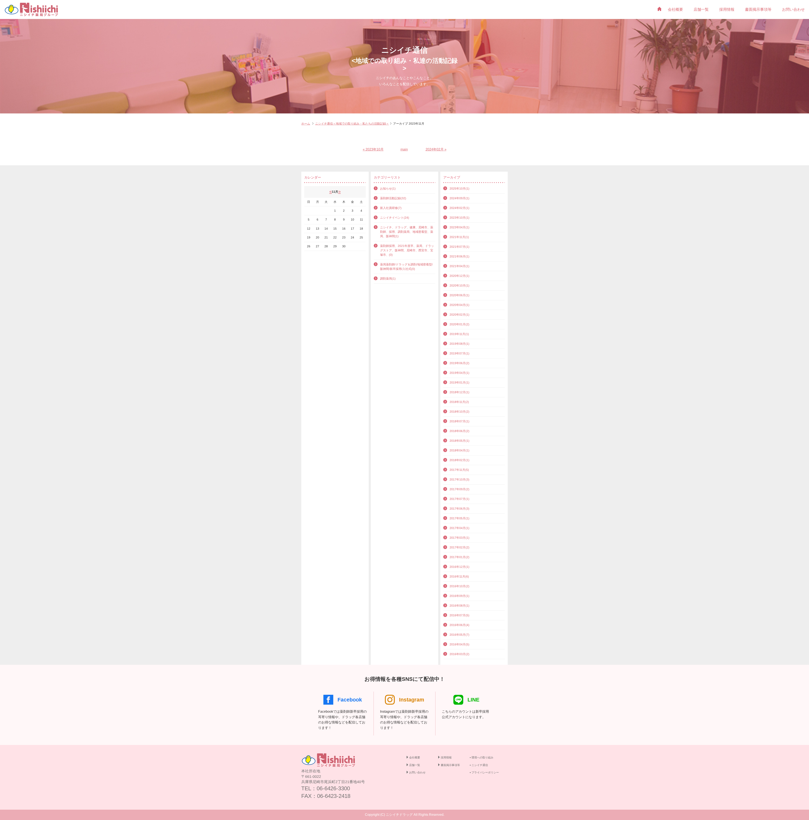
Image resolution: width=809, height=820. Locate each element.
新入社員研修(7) (391, 208)
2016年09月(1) (459, 596)
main (404, 149)
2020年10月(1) (459, 285)
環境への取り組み (482, 757)
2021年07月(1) (459, 246)
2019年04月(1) (459, 372)
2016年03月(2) (459, 654)
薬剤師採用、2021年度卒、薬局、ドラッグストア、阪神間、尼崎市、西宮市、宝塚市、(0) (407, 250)
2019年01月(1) (459, 382)
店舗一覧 (701, 9)
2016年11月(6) (459, 576)
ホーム (305, 123)
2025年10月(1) (459, 188)
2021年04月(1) (459, 266)
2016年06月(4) (459, 625)
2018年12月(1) (459, 392)
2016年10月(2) (459, 586)
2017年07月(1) (459, 499)
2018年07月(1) (459, 421)
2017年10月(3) (459, 479)
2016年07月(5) (459, 615)
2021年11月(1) (459, 237)
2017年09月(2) (459, 489)
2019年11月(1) (459, 334)
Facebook (350, 700)
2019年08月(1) (459, 343)
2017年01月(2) (459, 557)
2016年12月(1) (459, 566)
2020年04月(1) (459, 305)
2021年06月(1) (459, 256)
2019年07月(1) (459, 353)
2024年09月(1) (459, 198)
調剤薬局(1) (388, 278)
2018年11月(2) (459, 402)
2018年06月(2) (459, 431)
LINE (473, 700)
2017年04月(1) (459, 528)
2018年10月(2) (459, 411)
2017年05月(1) (459, 518)
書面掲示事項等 (758, 9)
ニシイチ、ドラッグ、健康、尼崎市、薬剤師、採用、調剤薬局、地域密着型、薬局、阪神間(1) (406, 232)
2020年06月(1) (459, 295)
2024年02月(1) (459, 208)
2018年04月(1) (459, 450)
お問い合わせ (793, 9)
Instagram (411, 700)
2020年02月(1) (459, 314)
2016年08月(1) (459, 605)
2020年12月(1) (459, 275)
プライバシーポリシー (485, 772)
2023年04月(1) (459, 227)
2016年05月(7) (459, 634)
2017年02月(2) (459, 547)
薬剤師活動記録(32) (393, 198)
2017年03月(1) (459, 537)
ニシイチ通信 (479, 765)
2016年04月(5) (459, 644)
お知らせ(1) (388, 188)
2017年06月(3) (459, 508)
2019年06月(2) (459, 363)
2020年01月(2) (459, 324)
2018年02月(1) (459, 460)
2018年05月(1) (459, 440)
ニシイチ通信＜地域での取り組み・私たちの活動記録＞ (352, 123)
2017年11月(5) (459, 469)
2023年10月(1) (459, 217)
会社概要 (675, 9)
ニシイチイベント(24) (394, 217)
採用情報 (726, 9)
